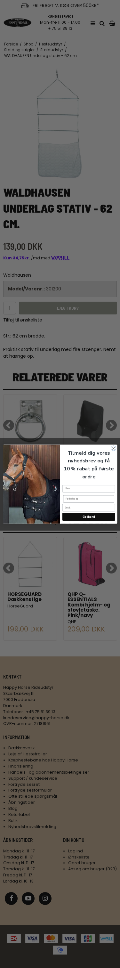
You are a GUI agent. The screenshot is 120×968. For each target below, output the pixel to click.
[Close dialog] (113, 448)
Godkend (88, 516)
